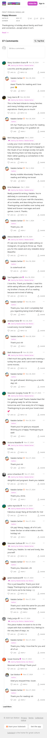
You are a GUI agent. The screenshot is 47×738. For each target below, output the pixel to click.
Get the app (36, 726)
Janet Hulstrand (14, 578)
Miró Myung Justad (16, 137)
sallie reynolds (14, 505)
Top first (40, 41)
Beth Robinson (14, 352)
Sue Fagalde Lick (15, 277)
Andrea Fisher (14, 320)
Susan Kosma (13, 659)
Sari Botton (15, 674)
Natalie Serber (5, 19)
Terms (31, 718)
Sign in (41, 3)
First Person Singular (13, 12)
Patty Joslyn (13, 618)
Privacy (24, 718)
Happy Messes (9, 15)
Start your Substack (17, 726)
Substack (11, 733)
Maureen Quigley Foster (18, 393)
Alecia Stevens (14, 236)
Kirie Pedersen (14, 187)
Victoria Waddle (14, 442)
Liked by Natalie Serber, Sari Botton (21, 324)
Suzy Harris (12, 97)
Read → (5, 32)
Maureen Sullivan (15, 543)
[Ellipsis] (44, 62)
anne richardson (15, 474)
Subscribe (32, 3)
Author (13, 81)
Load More (7, 707)
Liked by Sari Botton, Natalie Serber (22, 65)
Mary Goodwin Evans (17, 62)
